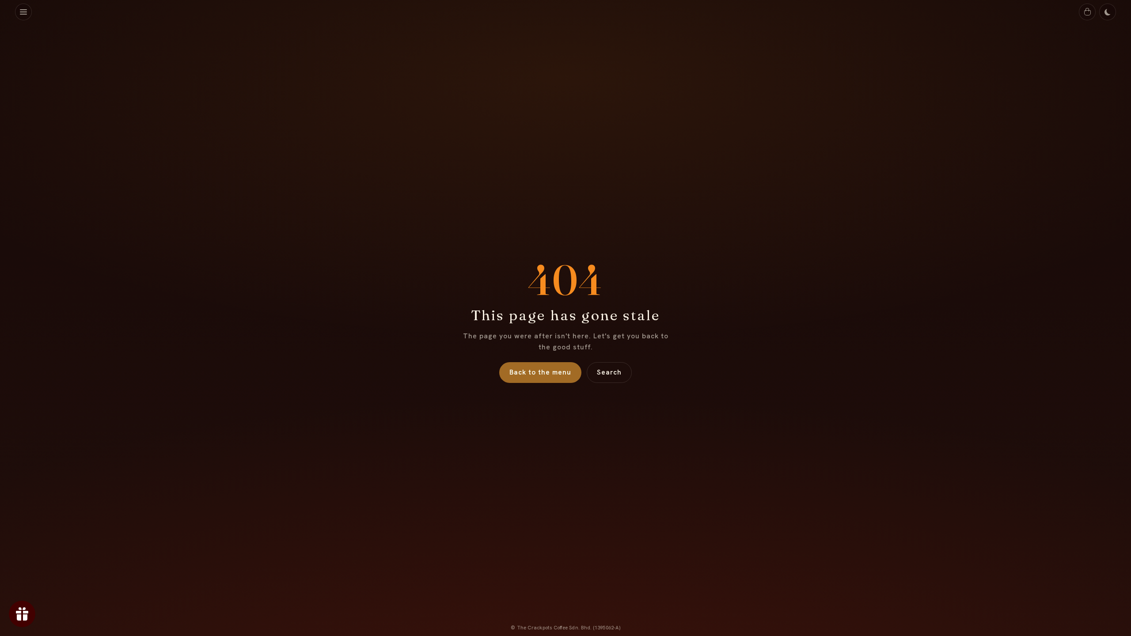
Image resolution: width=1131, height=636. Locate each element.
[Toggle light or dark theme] (1107, 12)
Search (609, 372)
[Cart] (1087, 12)
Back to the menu (540, 372)
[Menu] (23, 12)
